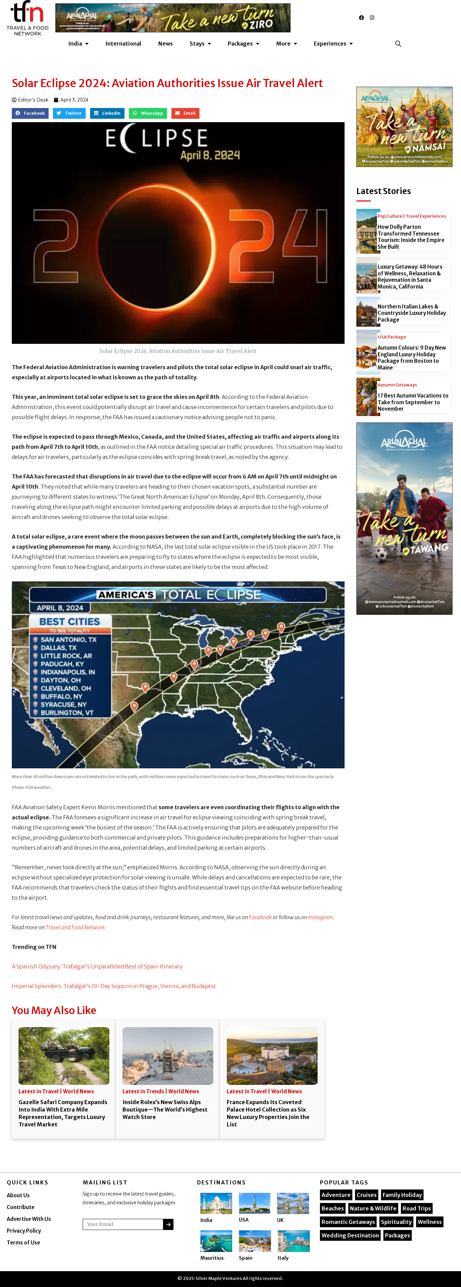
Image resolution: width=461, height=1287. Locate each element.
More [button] (283, 43)
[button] (398, 43)
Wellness (430, 1221)
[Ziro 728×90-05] (173, 17)
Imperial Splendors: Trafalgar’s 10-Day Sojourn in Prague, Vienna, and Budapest (114, 986)
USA (244, 1220)
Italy (283, 1258)
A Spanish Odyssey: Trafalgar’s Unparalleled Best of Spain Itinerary (97, 966)
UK (280, 1220)
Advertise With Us (29, 1219)
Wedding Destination (350, 1235)
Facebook (260, 917)
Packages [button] (240, 43)
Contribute (20, 1207)
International (123, 43)
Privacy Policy (24, 1231)
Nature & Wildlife (373, 1208)
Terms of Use (23, 1242)
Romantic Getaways (348, 1221)
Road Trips (417, 1208)
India (206, 1220)
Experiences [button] (330, 43)
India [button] (75, 43)
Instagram (320, 917)
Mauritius (212, 1258)
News (165, 43)
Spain (245, 1258)
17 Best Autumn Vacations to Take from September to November (413, 402)
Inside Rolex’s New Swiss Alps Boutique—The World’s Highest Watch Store (165, 1109)
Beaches (333, 1208)
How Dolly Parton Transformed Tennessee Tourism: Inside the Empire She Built (411, 237)
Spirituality (396, 1221)
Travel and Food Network (75, 927)
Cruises (367, 1195)
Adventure (336, 1195)
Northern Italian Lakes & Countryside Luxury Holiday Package (412, 313)
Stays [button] (197, 43)
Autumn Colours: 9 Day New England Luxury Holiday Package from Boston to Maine (412, 358)
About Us (18, 1195)
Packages (397, 1235)
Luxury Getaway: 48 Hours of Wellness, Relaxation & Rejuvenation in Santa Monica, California (410, 277)
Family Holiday (402, 1195)
